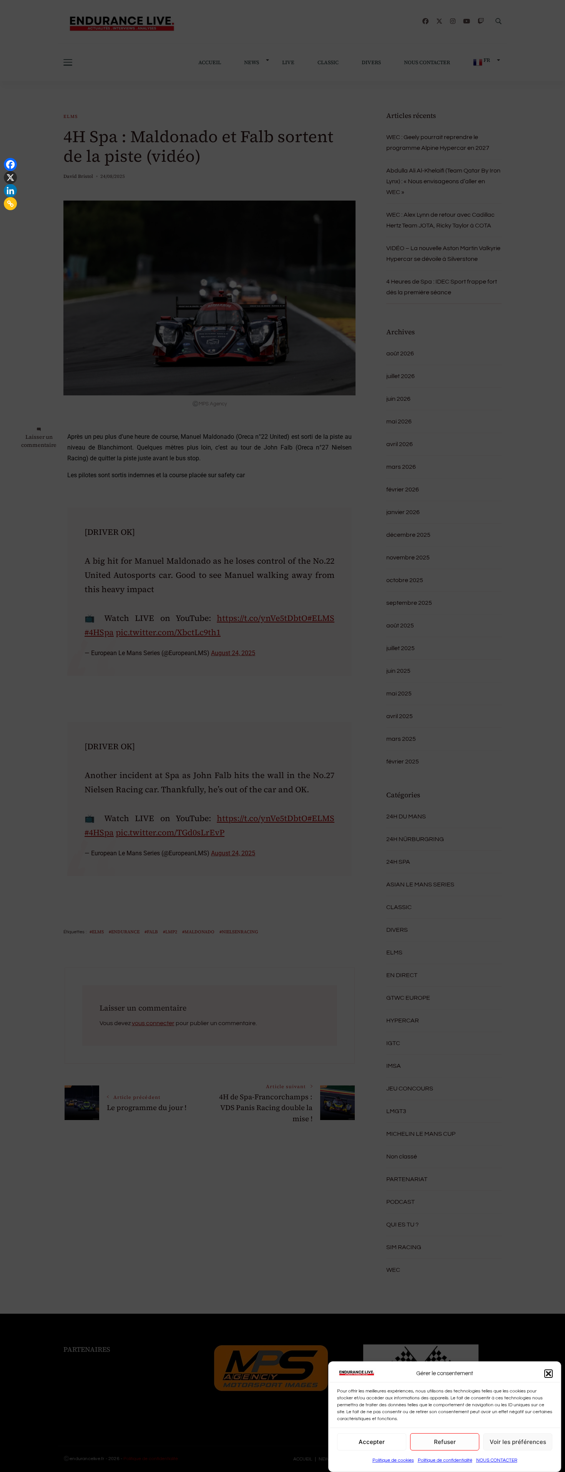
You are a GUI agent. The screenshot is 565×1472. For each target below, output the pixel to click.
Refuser (445, 1441)
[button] (548, 1373)
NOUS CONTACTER (496, 1460)
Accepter (372, 1441)
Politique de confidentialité (445, 1460)
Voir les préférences (518, 1441)
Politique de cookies (393, 1460)
